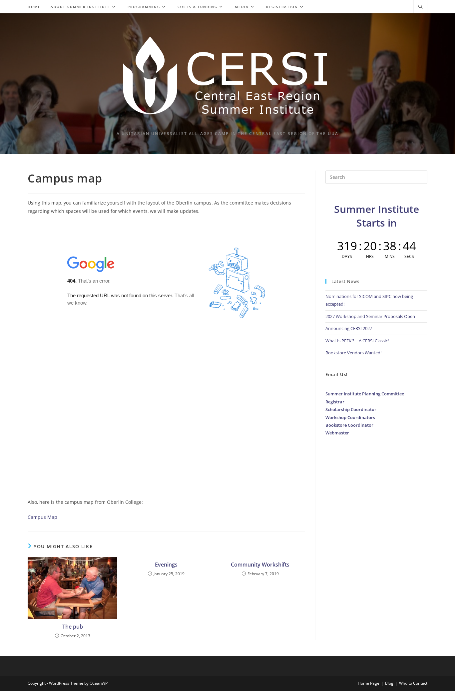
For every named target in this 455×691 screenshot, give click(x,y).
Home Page (368, 683)
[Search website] (420, 7)
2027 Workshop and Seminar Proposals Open (370, 316)
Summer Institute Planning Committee (364, 394)
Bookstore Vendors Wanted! (353, 353)
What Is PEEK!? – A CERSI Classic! (357, 341)
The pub (72, 626)
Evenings (166, 564)
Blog (389, 683)
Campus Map (42, 517)
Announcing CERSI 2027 (348, 328)
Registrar (334, 402)
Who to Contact (413, 683)
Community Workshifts (260, 564)
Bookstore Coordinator (349, 425)
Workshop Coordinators (350, 417)
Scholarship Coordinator (350, 409)
